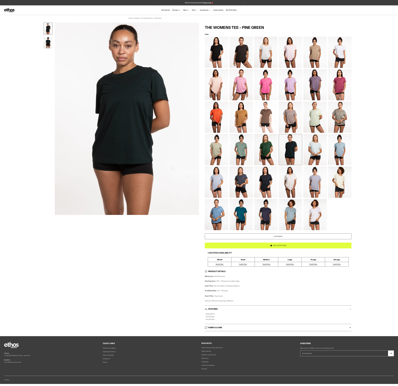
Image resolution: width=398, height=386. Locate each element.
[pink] (290, 52)
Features (213, 309)
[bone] (290, 182)
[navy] (266, 182)
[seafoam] (315, 149)
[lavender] (290, 84)
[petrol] (241, 182)
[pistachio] (216, 149)
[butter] (339, 182)
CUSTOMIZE (278, 236)
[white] (339, 52)
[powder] (216, 182)
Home (131, 18)
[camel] (241, 117)
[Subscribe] (391, 353)
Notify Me (219, 264)
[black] (216, 52)
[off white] (266, 52)
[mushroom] (290, 117)
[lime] (315, 117)
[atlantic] (241, 214)
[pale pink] (216, 84)
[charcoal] (241, 52)
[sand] (315, 52)
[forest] (266, 149)
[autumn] (216, 117)
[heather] (315, 182)
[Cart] (392, 10)
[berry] (339, 84)
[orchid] (315, 214)
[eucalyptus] (339, 117)
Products (137, 18)
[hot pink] (266, 84)
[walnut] (266, 117)
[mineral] (290, 214)
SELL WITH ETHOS (279, 245)
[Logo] (9, 10)
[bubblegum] (241, 84)
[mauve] (315, 84)
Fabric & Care (215, 327)
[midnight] (266, 214)
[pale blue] (339, 149)
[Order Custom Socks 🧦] (199, 3)
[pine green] (290, 149)
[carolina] (216, 214)
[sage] (241, 149)
